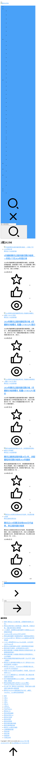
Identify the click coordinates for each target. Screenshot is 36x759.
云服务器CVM (8, 39)
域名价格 (6, 733)
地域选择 (6, 735)
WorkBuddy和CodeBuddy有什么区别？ (15, 634)
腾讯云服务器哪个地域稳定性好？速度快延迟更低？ (19, 636)
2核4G (6, 700)
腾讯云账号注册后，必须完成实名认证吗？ (16, 648)
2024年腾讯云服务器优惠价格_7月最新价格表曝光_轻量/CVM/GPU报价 (19, 391)
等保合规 (6, 731)
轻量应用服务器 (8, 80)
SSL (5, 189)
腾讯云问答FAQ (8, 715)
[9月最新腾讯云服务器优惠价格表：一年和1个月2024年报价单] (19, 249)
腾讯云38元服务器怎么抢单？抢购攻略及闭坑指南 (18, 646)
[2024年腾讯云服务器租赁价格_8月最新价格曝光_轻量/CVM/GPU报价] (19, 315)
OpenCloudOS (8, 709)
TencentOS (7, 707)
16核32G (6, 706)
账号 (5, 191)
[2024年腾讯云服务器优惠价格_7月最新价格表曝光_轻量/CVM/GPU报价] (19, 381)
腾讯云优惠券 (8, 721)
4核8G (6, 702)
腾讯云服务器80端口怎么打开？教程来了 (19, 78)
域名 (5, 175)
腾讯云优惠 (7, 8)
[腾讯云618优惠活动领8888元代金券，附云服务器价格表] (19, 516)
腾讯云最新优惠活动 (10, 518)
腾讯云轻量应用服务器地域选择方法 (18, 131)
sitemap (22, 741)
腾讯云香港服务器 (9, 725)
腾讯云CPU (7, 711)
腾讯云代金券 (8, 717)
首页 (5, 6)
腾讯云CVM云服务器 (10, 251)
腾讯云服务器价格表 (10, 723)
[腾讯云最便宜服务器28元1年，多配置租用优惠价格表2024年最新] (19, 450)
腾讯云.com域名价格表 (10, 727)
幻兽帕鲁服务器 (8, 729)
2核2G (6, 698)
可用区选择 (7, 737)
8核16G (6, 704)
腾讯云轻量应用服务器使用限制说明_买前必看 (21, 137)
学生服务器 (7, 163)
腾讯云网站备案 (8, 713)
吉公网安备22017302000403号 (20, 743)
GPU (5, 169)
